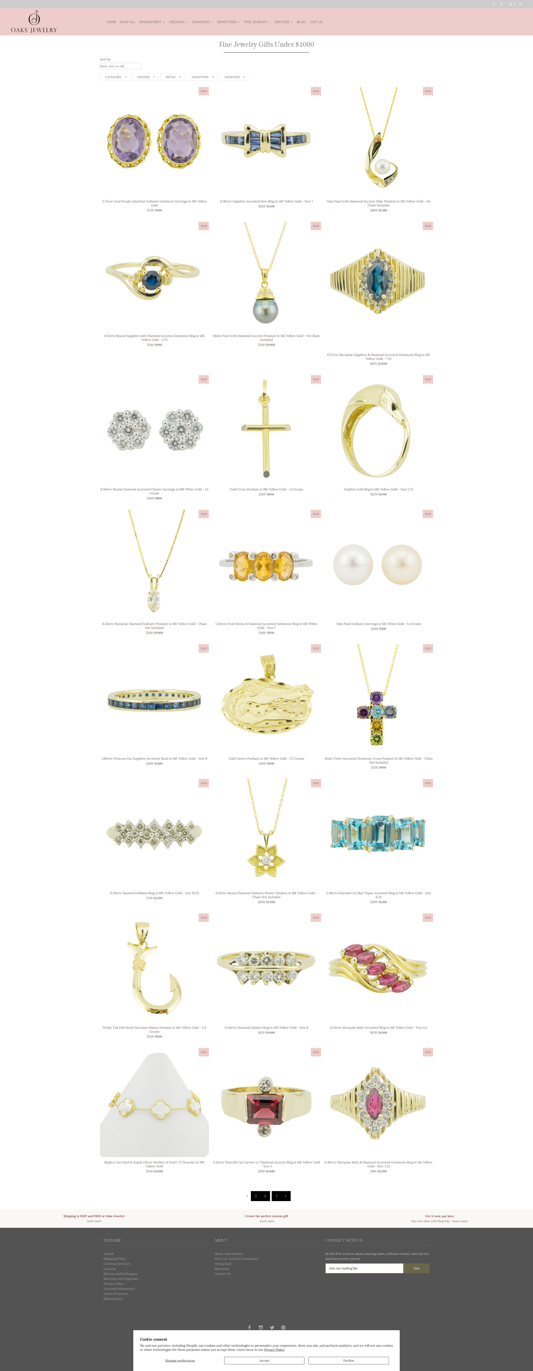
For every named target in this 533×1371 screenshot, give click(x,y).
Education (221, 1269)
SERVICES (281, 22)
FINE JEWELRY (255, 22)
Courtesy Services (116, 1264)
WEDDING (177, 22)
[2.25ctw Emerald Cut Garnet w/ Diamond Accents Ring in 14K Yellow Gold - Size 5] (266, 1102)
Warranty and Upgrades (120, 1279)
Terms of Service (115, 1294)
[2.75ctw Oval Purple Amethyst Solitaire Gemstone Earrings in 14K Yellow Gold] (154, 141)
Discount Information (119, 1289)
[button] (115, 77)
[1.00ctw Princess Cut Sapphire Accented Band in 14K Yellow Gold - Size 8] (154, 698)
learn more (460, 1221)
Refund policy (113, 1299)
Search (108, 1254)
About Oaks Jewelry (228, 1254)
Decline (348, 1360)
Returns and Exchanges (120, 1274)
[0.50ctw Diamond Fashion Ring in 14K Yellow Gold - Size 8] (266, 968)
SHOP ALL (128, 22)
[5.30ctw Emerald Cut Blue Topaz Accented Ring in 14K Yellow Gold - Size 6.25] (378, 833)
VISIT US (316, 22)
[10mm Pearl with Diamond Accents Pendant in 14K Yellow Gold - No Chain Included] (266, 276)
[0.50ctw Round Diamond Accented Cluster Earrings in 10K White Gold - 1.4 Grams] (154, 429)
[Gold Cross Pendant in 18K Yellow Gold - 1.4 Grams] (266, 429)
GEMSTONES (227, 22)
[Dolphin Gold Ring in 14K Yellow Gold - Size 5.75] (378, 429)
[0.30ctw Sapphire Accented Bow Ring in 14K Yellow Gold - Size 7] (266, 141)
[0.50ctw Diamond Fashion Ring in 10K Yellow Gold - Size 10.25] (154, 833)
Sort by (105, 59)
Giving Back (222, 1264)
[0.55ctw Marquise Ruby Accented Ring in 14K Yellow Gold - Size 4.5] (378, 968)
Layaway (109, 1269)
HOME (111, 22)
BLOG (301, 22)
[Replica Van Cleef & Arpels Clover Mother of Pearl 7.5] (154, 1102)
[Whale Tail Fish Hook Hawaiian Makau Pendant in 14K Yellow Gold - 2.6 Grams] (154, 968)
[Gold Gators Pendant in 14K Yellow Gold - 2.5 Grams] (266, 698)
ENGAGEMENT (150, 22)
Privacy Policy (274, 1350)
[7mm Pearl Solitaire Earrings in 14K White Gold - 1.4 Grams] (378, 564)
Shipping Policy (114, 1259)
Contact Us (222, 1274)
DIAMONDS (201, 22)
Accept (264, 1360)
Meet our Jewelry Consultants (236, 1259)
